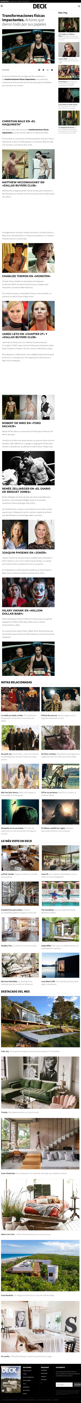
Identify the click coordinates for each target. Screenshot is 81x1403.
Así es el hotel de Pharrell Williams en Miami (58, 911)
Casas (24, 1374)
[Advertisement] (28, 105)
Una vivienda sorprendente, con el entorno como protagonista (59, 875)
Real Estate (26, 1390)
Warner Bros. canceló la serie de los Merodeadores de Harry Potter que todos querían (19, 757)
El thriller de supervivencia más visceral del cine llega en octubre (18, 831)
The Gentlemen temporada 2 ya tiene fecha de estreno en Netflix (18, 718)
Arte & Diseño (27, 1380)
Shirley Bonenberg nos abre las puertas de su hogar (26, 1356)
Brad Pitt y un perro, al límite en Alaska (58, 794)
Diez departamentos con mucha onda (19, 1112)
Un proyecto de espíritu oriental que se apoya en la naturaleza (30, 1051)
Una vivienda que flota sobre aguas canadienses (59, 983)
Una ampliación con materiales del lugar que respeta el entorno (34, 1173)
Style (24, 1384)
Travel (25, 1394)
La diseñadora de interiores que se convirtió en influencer (17, 983)
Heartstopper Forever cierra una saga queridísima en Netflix (67, 84)
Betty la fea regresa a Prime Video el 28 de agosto (18, 794)
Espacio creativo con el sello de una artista (19, 875)
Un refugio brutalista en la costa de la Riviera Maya (27, 1295)
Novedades (26, 1387)
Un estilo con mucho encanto (19, 945)
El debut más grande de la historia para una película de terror (68, 37)
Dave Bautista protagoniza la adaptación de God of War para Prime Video (60, 755)
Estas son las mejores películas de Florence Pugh (68, 61)
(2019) (19, 561)
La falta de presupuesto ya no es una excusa (26, 1234)
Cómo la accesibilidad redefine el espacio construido (18, 911)
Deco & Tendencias (28, 1377)
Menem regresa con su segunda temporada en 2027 (58, 717)
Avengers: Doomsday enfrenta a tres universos (57, 829)
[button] (79, 6)
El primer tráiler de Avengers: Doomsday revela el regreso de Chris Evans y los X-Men (67, 130)
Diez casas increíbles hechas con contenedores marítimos (59, 947)
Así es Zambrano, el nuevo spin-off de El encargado (68, 106)
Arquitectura (27, 1371)
